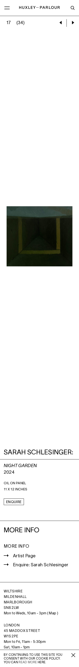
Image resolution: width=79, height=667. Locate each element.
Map (52, 613)
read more (28, 662)
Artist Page (24, 556)
